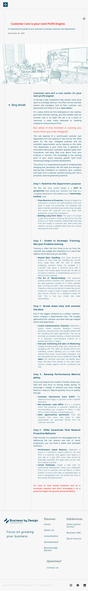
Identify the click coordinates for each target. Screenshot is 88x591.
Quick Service (74, 538)
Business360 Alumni (50, 549)
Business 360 (74, 533)
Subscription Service (74, 525)
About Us (49, 530)
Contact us (53, 568)
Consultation (51, 536)
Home (47, 524)
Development (51, 542)
